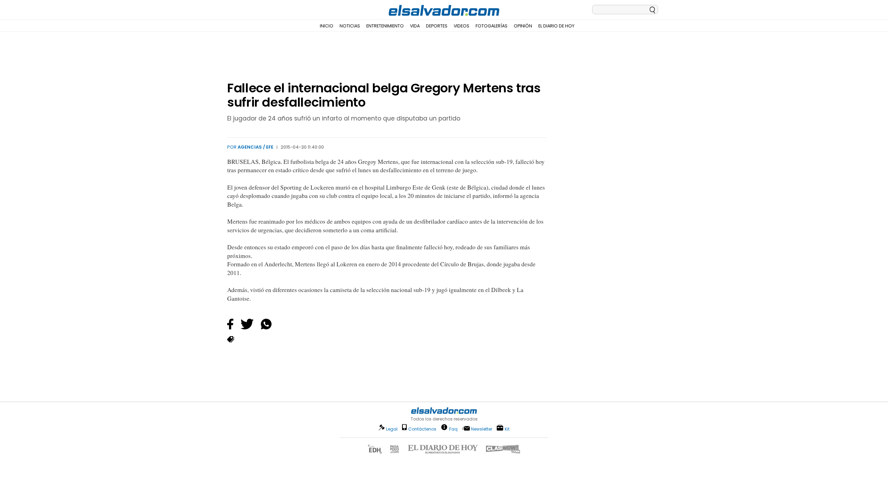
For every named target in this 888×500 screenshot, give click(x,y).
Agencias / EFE (255, 147)
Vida (415, 26)
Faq (453, 428)
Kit (507, 428)
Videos (461, 26)
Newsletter (481, 429)
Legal (392, 429)
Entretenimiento (385, 26)
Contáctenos (422, 429)
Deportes (436, 26)
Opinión (523, 26)
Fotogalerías (491, 26)
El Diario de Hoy (556, 26)
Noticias (350, 26)
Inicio (326, 26)
